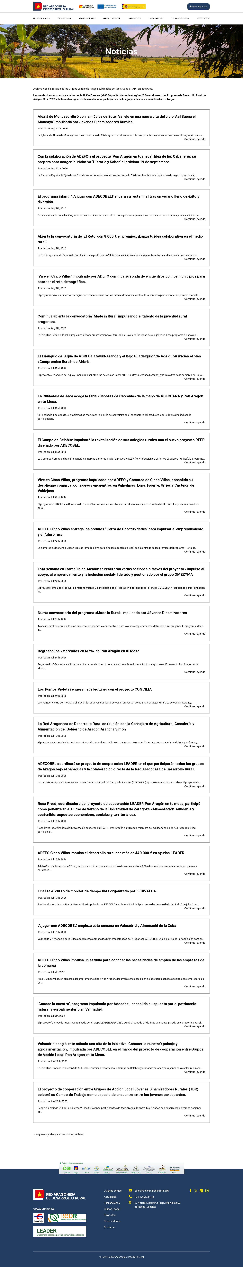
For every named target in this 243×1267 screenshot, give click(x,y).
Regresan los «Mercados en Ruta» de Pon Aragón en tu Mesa (88, 651)
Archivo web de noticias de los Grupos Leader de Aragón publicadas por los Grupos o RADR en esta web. (93, 88)
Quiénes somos (41, 18)
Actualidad (64, 18)
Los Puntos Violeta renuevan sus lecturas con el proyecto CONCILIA (95, 689)
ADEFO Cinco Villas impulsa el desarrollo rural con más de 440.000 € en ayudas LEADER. (111, 853)
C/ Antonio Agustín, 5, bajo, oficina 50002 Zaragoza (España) (157, 1204)
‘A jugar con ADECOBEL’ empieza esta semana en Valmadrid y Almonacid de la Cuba (107, 925)
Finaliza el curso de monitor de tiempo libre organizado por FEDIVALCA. (97, 891)
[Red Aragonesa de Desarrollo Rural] (53, 9)
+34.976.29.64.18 (144, 1196)
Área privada (199, 6)
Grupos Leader (111, 18)
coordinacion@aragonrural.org (152, 1190)
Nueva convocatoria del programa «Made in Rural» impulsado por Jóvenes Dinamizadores (112, 613)
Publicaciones (87, 18)
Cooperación (156, 18)
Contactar (203, 18)
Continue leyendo (194, 139)
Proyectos (134, 18)
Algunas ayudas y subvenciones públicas (60, 1134)
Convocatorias (180, 18)
